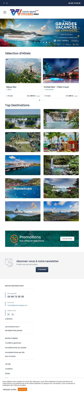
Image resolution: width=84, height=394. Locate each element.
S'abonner (42, 270)
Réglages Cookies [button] (9, 389)
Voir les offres (67, 239)
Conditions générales (13, 343)
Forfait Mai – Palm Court (56, 87)
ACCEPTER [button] (22, 389)
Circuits (8, 364)
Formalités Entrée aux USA (14, 352)
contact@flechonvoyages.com (17, 305)
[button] (1, 32)
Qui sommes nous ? (12, 327)
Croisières (9, 369)
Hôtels (7, 373)
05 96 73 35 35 (74, 3)
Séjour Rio (11, 87)
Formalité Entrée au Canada (15, 348)
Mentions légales (11, 338)
